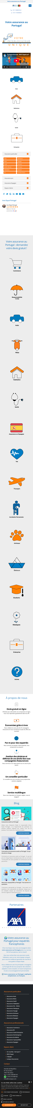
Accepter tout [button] (9, 1105)
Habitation (6, 170)
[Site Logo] (16, 5)
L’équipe (9, 1056)
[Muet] (26, 67)
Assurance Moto (11, 999)
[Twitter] (7, 194)
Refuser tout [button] (24, 1105)
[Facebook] (4, 194)
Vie (5, 172)
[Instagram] (20, 194)
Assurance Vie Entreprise (14, 1035)
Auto (5, 158)
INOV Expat (10, 1054)
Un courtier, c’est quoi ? (13, 1052)
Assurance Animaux (12, 1013)
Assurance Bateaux (12, 1016)
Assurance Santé (11, 1001)
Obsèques (20, 158)
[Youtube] (16, 194)
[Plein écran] (28, 67)
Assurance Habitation (13, 1003)
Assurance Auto (11, 996)
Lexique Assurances (12, 1059)
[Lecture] (4, 67)
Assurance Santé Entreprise (15, 1032)
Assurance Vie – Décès (13, 1006)
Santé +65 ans (7, 167)
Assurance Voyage (12, 1011)
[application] (16, 61)
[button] (30, 5)
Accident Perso (21, 172)
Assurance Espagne (12, 1018)
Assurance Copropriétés (14, 1040)
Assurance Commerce (13, 1027)
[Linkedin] (13, 194)
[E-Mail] (23, 194)
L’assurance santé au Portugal (10, 822)
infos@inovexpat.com (10, 1079)
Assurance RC (11, 1030)
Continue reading (23, 833)
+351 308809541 (16, 10)
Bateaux (19, 170)
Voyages (19, 161)
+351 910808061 (17, 13)
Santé (5, 164)
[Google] (10, 194)
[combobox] (29, 1082)
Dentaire (19, 164)
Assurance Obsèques (13, 1008)
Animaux (19, 167)
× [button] (31, 1082)
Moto (5, 161)
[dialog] (16, 1094)
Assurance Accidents (13, 1037)
